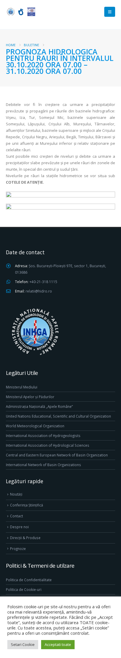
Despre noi (19, 526)
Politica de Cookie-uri (23, 589)
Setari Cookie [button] (23, 644)
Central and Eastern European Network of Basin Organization (57, 455)
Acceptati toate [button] (58, 644)
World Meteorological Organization (35, 425)
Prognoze (18, 548)
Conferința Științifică (26, 505)
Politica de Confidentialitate (29, 579)
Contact (16, 516)
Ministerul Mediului (21, 387)
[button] (109, 12)
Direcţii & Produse (25, 537)
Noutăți (16, 494)
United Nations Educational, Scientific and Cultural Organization (58, 416)
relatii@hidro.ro (39, 291)
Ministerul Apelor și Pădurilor (30, 396)
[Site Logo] (20, 11)
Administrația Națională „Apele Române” (39, 406)
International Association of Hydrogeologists (43, 435)
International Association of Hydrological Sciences (47, 445)
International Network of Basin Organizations (43, 464)
